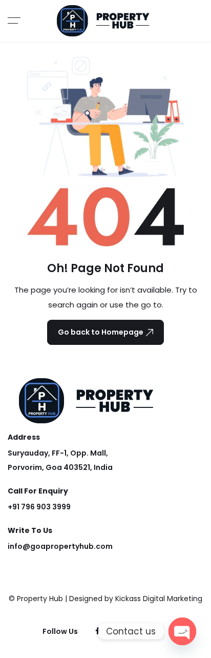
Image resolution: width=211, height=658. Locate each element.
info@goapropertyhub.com (60, 546)
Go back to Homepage (100, 332)
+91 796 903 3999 (39, 507)
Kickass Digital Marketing (158, 598)
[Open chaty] (182, 631)
